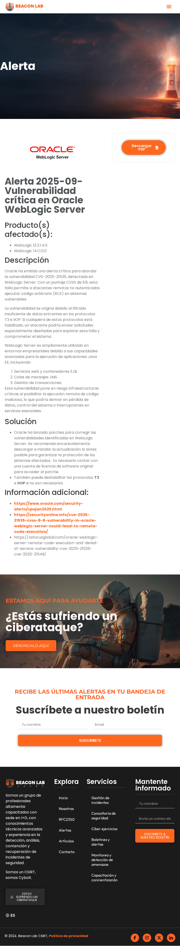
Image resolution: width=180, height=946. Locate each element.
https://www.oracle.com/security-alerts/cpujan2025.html (48, 506)
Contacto (67, 851)
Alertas (65, 830)
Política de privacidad (68, 936)
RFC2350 (67, 819)
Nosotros (66, 808)
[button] (169, 6)
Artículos (66, 841)
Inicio (63, 797)
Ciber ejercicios (104, 828)
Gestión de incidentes (100, 800)
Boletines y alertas (100, 842)
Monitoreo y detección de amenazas (102, 860)
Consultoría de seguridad (103, 815)
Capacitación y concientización (104, 877)
